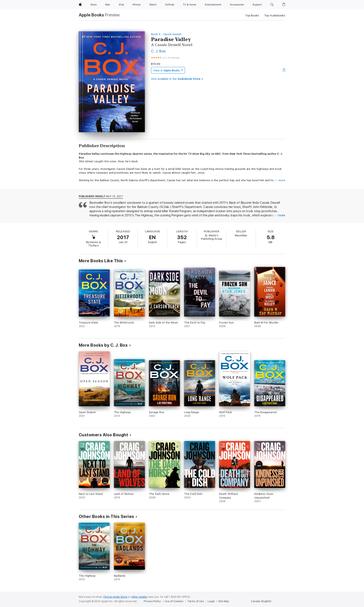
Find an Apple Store (115, 596)
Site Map (223, 601)
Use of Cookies (174, 601)
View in (166, 70)
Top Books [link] (252, 15)
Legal (211, 601)
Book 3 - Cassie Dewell (166, 34)
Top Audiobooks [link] (274, 15)
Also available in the (175, 78)
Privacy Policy (152, 601)
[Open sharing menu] (284, 70)
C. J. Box (158, 51)
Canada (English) (261, 601)
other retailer (139, 596)
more (281, 180)
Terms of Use (195, 601)
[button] (272, 4)
